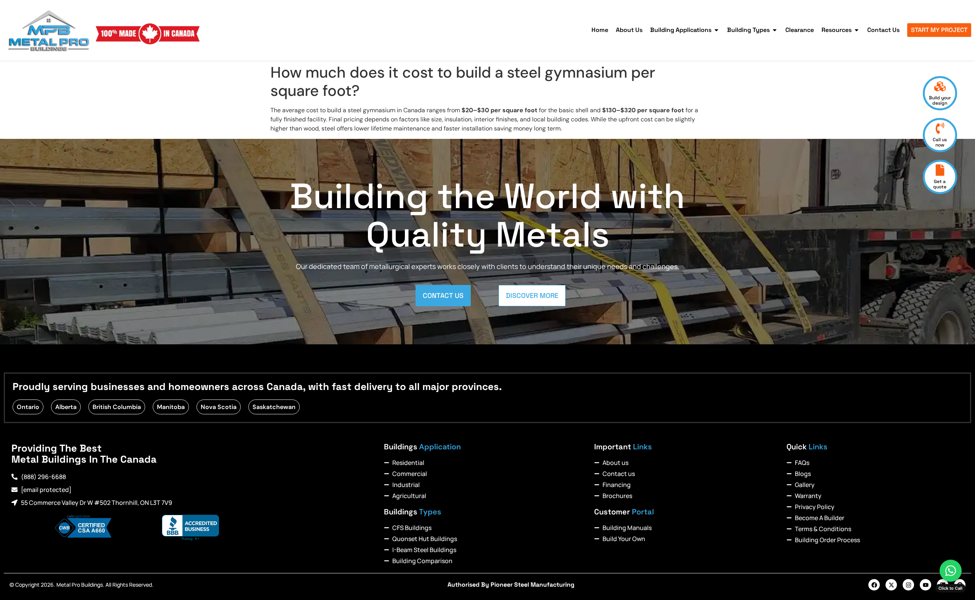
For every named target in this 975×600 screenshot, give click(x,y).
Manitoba (171, 407)
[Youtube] (925, 584)
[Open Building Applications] (716, 30)
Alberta (66, 407)
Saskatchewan (274, 407)
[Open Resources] (857, 30)
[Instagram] (908, 584)
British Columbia (117, 407)
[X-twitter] (891, 584)
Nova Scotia (219, 407)
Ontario (28, 407)
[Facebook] (874, 584)
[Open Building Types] (775, 30)
